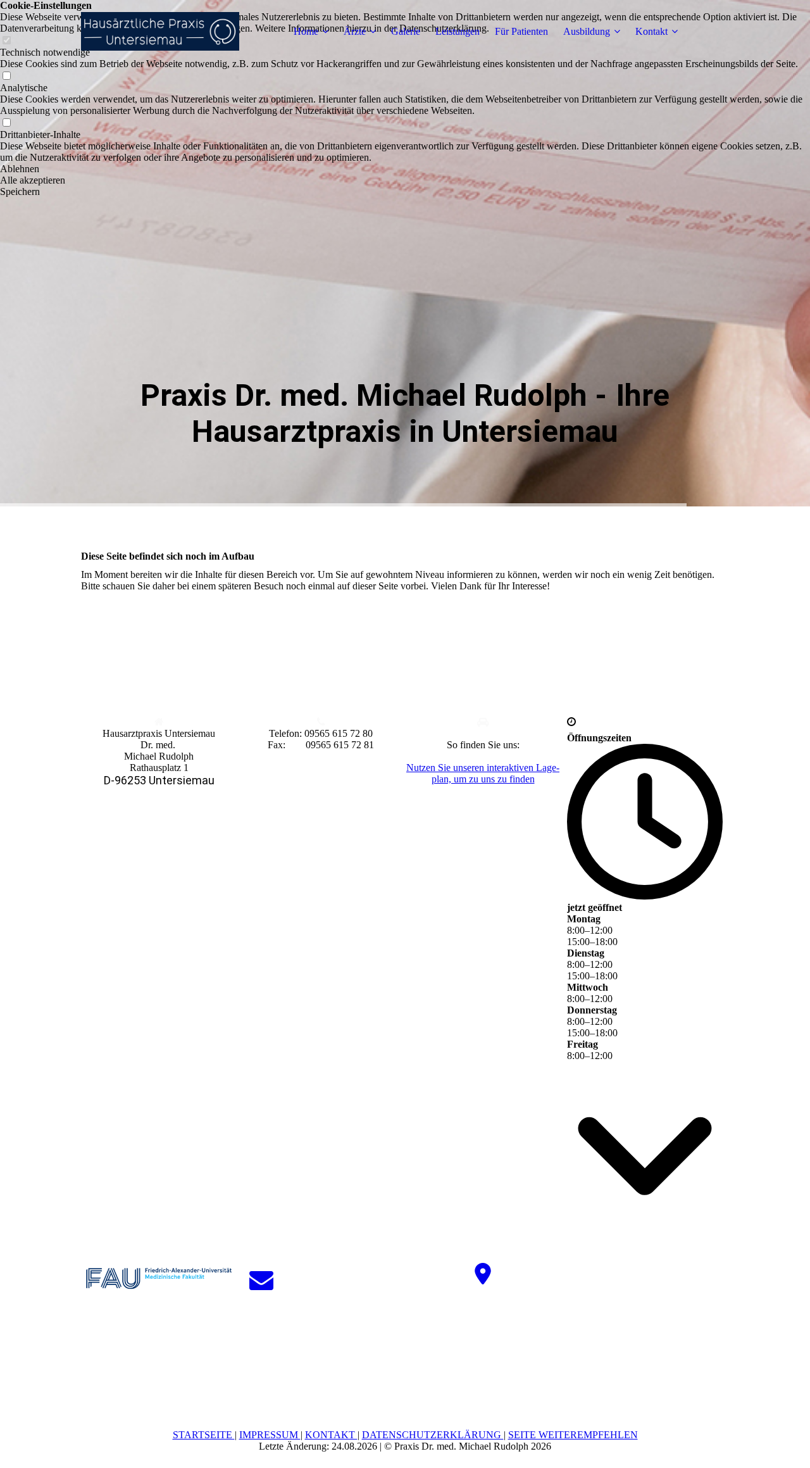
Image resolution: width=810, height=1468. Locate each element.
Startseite (204, 1434)
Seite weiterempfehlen (573, 1434)
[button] (405, 169)
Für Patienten (521, 31)
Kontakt (651, 31)
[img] (160, 31)
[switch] (6, 76)
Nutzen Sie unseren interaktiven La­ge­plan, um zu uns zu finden (482, 773)
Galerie (405, 31)
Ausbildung (586, 31)
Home (306, 31)
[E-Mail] (261, 1280)
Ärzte (355, 31)
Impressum (270, 1434)
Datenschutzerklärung (433, 1434)
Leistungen (457, 31)
